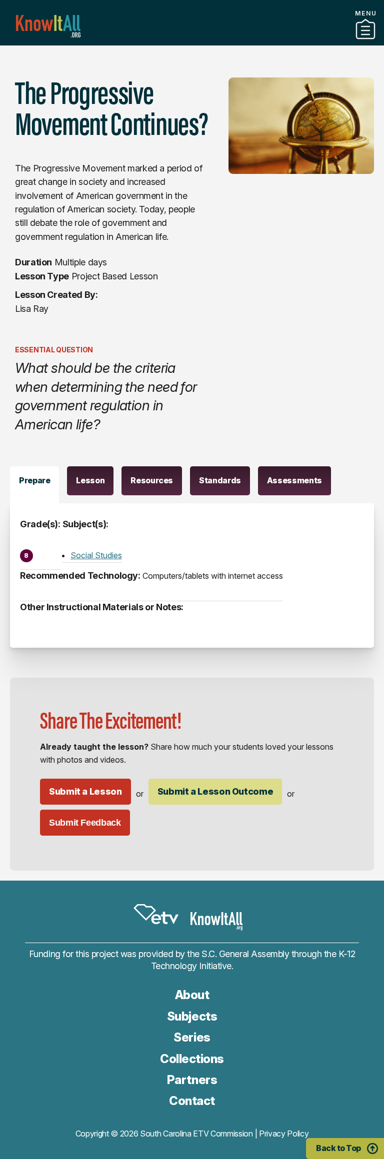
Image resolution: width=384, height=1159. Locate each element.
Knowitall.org (48, 26)
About (192, 995)
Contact (192, 1101)
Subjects (192, 1016)
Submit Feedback (85, 823)
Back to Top (338, 1148)
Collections (192, 1059)
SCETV (156, 914)
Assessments (294, 480)
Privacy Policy (284, 1134)
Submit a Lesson (85, 791)
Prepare (34, 480)
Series (192, 1037)
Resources (151, 480)
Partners (192, 41)
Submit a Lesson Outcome (216, 791)
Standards (220, 480)
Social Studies (96, 555)
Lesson (90, 480)
